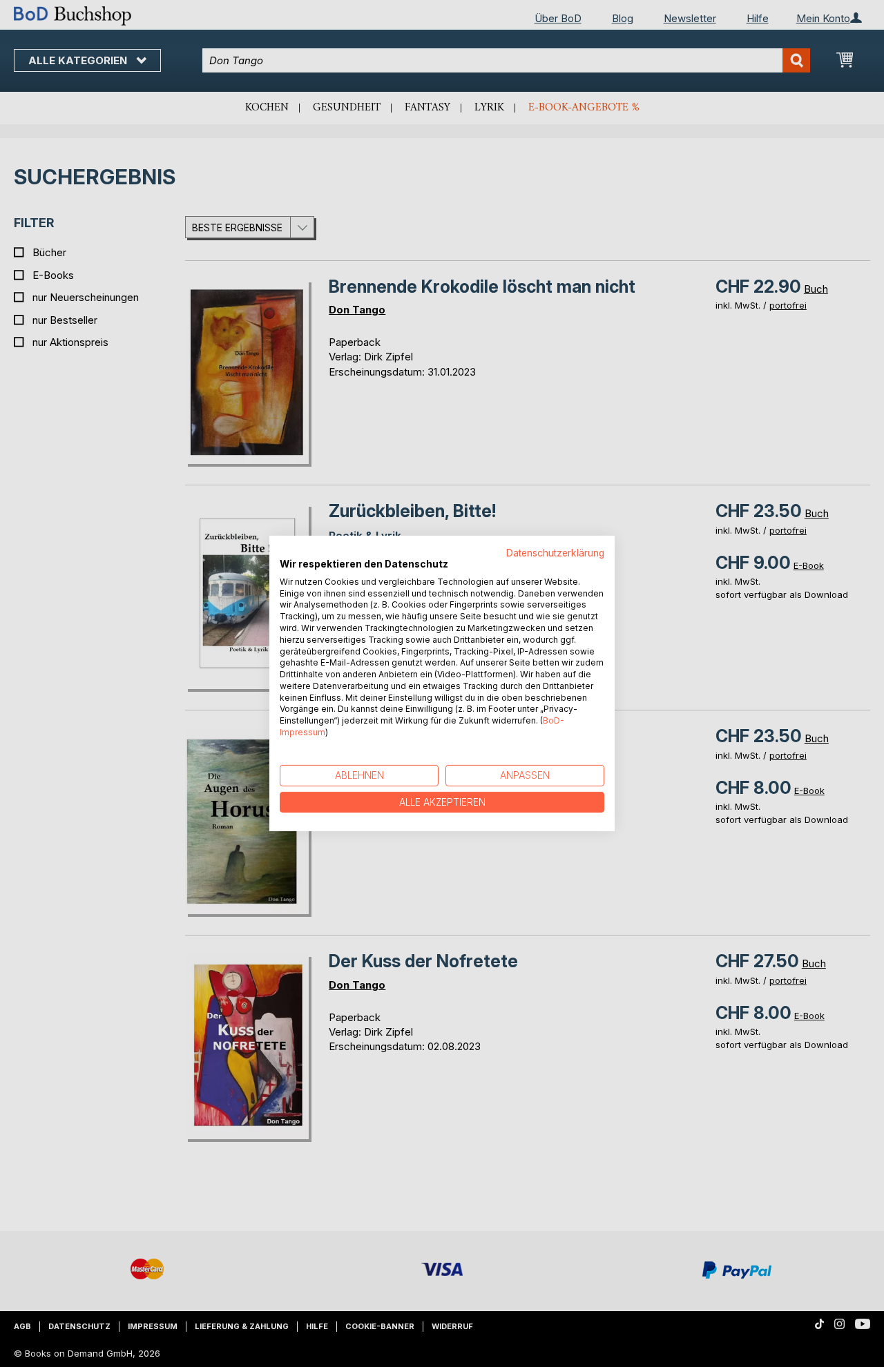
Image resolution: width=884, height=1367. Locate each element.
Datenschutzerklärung (555, 553)
